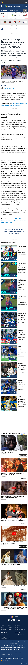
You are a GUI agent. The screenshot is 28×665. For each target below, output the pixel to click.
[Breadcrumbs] (2, 29)
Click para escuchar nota (9, 88)
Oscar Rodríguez (10, 82)
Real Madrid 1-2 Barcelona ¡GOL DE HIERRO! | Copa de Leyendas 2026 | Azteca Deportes (22, 264)
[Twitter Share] (5, 85)
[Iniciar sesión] (26, 2)
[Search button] (26, 6)
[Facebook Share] (2, 85)
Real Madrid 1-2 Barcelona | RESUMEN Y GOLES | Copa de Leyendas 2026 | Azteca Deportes (22, 248)
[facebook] (17, 620)
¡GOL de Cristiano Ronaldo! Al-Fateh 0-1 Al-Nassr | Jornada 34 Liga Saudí (22, 398)
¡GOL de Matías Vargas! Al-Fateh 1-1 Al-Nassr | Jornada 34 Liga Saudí (22, 381)
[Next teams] (26, 22)
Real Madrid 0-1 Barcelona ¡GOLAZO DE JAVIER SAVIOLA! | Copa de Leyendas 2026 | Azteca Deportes (22, 298)
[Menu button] (1, 6)
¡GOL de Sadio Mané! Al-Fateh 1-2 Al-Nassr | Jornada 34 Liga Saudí (22, 365)
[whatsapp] (19, 620)
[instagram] (12, 620)
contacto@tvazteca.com (19, 634)
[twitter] (9, 620)
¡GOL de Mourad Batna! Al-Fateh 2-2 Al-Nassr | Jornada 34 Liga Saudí (22, 348)
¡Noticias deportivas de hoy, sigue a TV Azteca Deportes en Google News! (14, 232)
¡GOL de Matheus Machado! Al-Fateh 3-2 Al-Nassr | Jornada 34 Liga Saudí (22, 331)
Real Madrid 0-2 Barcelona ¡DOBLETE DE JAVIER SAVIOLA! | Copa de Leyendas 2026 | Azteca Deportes (22, 281)
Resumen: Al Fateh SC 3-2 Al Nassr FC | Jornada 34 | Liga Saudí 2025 (22, 314)
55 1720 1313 (16, 636)
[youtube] (14, 620)
